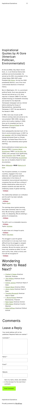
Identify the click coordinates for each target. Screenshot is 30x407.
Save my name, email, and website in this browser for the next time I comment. (15, 382)
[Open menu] (27, 3)
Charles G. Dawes (11, 274)
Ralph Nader (9, 302)
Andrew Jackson (10, 283)
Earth (8, 203)
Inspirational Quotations (9, 3)
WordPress (18, 403)
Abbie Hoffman (10, 308)
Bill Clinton (11, 80)
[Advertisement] (15, 27)
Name (4, 357)
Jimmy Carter (9, 289)
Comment (6, 338)
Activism (9, 226)
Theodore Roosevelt (11, 293)
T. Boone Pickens (10, 297)
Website (4, 372)
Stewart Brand (9, 287)
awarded (7, 135)
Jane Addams (9, 278)
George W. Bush (14, 125)
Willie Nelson (9, 304)
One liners (10, 234)
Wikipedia (9, 165)
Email (4, 364)
